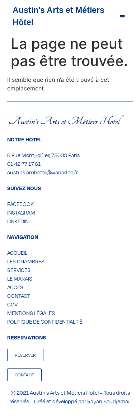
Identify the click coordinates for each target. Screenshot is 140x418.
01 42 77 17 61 (24, 163)
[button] (122, 16)
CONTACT (18, 295)
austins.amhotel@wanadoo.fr (42, 172)
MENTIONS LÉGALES (31, 312)
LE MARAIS (19, 278)
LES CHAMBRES (26, 261)
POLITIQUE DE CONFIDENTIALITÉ (44, 321)
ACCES (15, 287)
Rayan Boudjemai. (109, 401)
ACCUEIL (17, 252)
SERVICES (19, 269)
